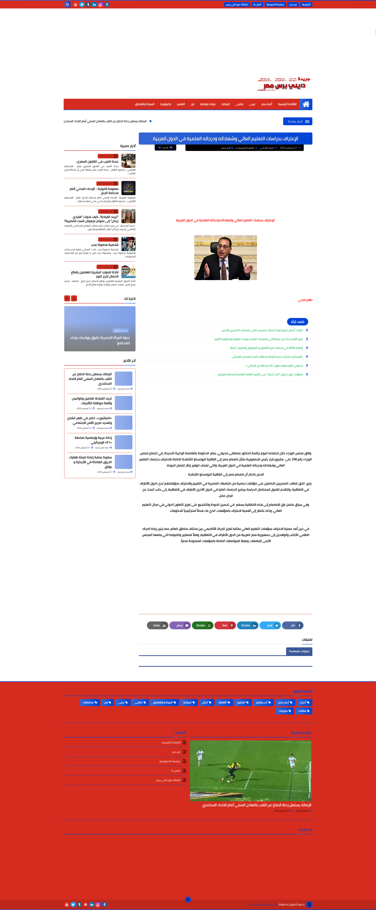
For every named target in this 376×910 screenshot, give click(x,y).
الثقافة (223, 702)
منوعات (283, 710)
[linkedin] (94, 4)
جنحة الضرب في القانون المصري (97, 161)
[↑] (188, 900)
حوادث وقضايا (208, 104)
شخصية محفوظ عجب (104, 245)
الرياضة (226, 104)
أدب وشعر (262, 702)
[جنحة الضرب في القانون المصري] (128, 161)
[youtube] (75, 4)
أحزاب (303, 702)
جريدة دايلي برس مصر (261, 904)
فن (192, 104)
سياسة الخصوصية (275, 4)
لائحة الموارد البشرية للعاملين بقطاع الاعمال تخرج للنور (94, 274)
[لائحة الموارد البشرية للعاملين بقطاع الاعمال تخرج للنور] (128, 271)
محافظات (88, 702)
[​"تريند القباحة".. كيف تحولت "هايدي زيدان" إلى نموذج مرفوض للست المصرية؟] (128, 216)
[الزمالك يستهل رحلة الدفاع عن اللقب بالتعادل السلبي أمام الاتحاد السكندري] (123, 379)
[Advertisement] (188, 45)
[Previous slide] (74, 298)
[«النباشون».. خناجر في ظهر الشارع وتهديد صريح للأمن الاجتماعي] (123, 423)
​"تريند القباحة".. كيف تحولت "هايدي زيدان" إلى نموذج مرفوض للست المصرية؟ (91, 219)
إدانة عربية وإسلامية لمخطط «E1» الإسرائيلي (93, 440)
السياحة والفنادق (145, 104)
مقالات (302, 710)
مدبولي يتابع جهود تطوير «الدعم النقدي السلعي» (274, 365)
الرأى (205, 702)
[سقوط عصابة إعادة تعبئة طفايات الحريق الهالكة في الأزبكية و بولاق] (123, 462)
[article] (100, 328)
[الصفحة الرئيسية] (306, 104)
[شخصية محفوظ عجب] (128, 244)
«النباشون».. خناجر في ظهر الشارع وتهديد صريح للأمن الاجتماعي (89, 420)
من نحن (293, 4)
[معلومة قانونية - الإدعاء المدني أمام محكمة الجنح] (128, 188)
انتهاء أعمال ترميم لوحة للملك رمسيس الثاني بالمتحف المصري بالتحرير (262, 330)
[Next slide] (67, 298)
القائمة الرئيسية (287, 104)
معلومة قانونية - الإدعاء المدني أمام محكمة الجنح (94, 191)
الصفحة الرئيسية (246, 148)
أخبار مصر (266, 104)
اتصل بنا (257, 4)
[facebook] (107, 4)
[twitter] (82, 4)
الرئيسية (306, 4)
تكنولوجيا (165, 104)
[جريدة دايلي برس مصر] (284, 83)
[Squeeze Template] (309, 904)
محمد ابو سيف (301, 811)
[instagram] (100, 4)
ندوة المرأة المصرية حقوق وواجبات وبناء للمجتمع (100, 340)
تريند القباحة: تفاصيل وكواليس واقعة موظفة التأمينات (92, 400)
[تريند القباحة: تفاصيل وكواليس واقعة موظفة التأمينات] (123, 403)
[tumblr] (88, 4)
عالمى (239, 104)
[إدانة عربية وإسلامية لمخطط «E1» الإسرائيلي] (123, 442)
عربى (252, 104)
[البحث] (67, 4)
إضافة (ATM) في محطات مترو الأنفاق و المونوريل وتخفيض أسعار (266, 347)
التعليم (181, 104)
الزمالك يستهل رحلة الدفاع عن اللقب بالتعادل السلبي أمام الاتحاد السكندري (129, 121)
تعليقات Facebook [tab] (299, 651)
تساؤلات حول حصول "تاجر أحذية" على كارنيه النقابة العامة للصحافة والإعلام (260, 374)
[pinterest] (85, 904)
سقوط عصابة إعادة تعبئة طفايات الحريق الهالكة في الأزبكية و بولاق (90, 462)
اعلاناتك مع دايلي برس (237, 4)
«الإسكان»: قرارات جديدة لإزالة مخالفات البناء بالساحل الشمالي (267, 356)
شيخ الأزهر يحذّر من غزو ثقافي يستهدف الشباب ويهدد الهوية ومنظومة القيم (259, 339)
